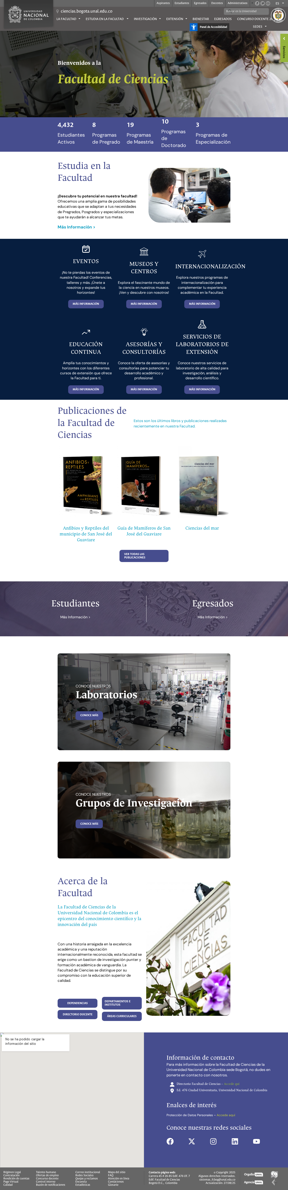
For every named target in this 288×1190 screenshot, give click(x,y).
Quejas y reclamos (86, 1178)
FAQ (110, 1175)
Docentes (217, 3)
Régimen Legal (12, 1172)
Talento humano (46, 1172)
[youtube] (256, 1141)
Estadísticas (82, 1185)
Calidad (8, 1185)
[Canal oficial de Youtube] (268, 3)
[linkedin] (234, 1141)
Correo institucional (87, 1172)
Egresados (200, 3)
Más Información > (75, 617)
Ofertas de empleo (47, 1175)
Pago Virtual (10, 1181)
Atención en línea (118, 1178)
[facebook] (170, 1141)
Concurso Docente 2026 (257, 19)
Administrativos (238, 3)
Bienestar (201, 19)
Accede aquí (226, 1115)
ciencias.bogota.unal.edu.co (86, 11)
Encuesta (81, 1181)
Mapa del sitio (116, 1172)
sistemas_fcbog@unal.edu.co (217, 1179)
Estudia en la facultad (105, 19)
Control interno (45, 1181)
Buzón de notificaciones (50, 1185)
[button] (86, 304)
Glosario (113, 1185)
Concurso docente (47, 1178)
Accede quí (231, 1084)
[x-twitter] (191, 1141)
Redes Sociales (84, 1175)
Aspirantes (163, 3)
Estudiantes (182, 3)
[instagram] (213, 1141)
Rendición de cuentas (16, 1178)
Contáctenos (116, 1181)
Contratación (11, 1175)
